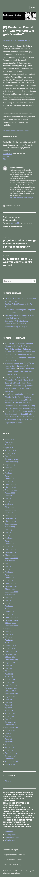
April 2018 (9, 708)
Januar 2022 (10, 581)
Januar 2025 (10, 482)
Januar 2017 (9, 750)
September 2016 (11, 762)
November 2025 (11, 459)
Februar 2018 (10, 713)
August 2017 (10, 730)
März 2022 (9, 575)
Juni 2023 (8, 532)
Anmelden (9, 832)
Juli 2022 (8, 564)
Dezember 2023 (11, 516)
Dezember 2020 (11, 617)
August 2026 (10, 439)
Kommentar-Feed (12, 837)
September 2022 (11, 558)
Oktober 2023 (10, 521)
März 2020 (9, 643)
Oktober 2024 (10, 487)
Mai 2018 (8, 705)
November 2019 (11, 654)
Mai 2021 (8, 603)
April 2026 (9, 448)
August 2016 (10, 764)
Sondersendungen (10, 850)
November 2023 (11, 518)
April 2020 (9, 640)
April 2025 (9, 473)
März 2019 (9, 677)
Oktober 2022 (10, 555)
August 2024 (10, 493)
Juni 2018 (8, 702)
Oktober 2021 (10, 589)
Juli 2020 (8, 631)
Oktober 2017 (10, 725)
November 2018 (11, 688)
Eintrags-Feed (10, 834)
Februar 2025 (10, 479)
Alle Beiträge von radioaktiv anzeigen (22, 198)
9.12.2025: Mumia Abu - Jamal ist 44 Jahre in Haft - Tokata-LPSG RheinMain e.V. (19, 366)
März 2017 (9, 745)
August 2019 (10, 663)
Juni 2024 (9, 499)
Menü (32, 7)
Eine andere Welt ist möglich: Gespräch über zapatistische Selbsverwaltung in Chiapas (16, 324)
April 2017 (9, 742)
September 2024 (11, 490)
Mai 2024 (8, 501)
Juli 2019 (8, 665)
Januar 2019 (9, 682)
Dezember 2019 (11, 651)
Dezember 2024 (11, 484)
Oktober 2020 (10, 623)
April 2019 (9, 674)
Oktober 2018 (10, 691)
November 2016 (11, 756)
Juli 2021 (8, 598)
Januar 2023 (9, 547)
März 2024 (9, 507)
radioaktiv (9, 205)
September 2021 (11, 592)
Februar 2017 (10, 747)
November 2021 (11, 586)
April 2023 (9, 538)
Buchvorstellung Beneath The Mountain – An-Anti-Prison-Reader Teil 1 (19, 388)
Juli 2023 (8, 530)
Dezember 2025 (11, 456)
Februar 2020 (10, 646)
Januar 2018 (9, 716)
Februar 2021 (10, 612)
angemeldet (15, 223)
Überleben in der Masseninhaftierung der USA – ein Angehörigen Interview (20, 420)
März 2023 (9, 541)
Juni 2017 (8, 736)
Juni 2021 (8, 600)
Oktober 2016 (10, 759)
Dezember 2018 (11, 685)
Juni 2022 (9, 566)
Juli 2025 (8, 467)
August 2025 (10, 465)
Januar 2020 (10, 648)
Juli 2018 (8, 699)
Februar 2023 (10, 544)
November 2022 (11, 552)
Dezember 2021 (11, 583)
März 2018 (9, 711)
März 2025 (9, 476)
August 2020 (10, 629)
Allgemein (9, 781)
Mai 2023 (8, 535)
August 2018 (10, 696)
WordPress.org (11, 840)
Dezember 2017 (11, 719)
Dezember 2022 (11, 549)
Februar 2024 (10, 510)
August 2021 (10, 595)
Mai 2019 (8, 671)
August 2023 (10, 527)
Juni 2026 (9, 442)
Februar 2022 (10, 578)
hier (12, 108)
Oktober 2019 (10, 657)
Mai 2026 (8, 445)
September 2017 (11, 728)
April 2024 (9, 504)
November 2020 (11, 620)
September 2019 (11, 660)
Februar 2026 (10, 450)
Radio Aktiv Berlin (8, 871)
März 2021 (9, 609)
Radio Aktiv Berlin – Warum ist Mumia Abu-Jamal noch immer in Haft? (20, 371)
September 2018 (11, 694)
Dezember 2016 (11, 753)
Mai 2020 (8, 637)
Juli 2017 (8, 733)
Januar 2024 (10, 513)
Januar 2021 (9, 614)
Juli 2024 (8, 496)
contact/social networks (12, 860)
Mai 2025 (8, 470)
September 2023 (11, 524)
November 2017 (11, 722)
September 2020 (11, 626)
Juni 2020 (9, 634)
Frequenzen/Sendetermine (14, 855)
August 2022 (10, 561)
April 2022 (9, 572)
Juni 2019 (8, 668)
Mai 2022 (8, 569)
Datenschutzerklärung (12, 864)
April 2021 (9, 606)
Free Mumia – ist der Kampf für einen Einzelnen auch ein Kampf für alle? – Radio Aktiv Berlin (20, 414)
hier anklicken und (16, 40)
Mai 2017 (8, 739)
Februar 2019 (10, 680)
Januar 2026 (10, 453)
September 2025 (11, 462)
